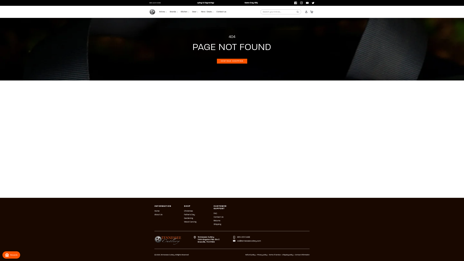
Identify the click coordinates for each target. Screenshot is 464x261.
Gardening (188, 218)
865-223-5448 (155, 3)
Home (157, 211)
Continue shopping (232, 61)
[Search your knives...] (298, 12)
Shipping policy (287, 255)
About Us (158, 215)
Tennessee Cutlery (167, 255)
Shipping (217, 224)
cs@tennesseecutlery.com (249, 241)
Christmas (188, 211)
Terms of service (275, 255)
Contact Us (219, 217)
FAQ (215, 213)
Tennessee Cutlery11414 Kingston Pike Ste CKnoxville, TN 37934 (209, 239)
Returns (217, 221)
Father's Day (189, 215)
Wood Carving (190, 222)
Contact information (302, 255)
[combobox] (280, 11)
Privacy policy (262, 255)
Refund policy (250, 255)
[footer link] (167, 240)
